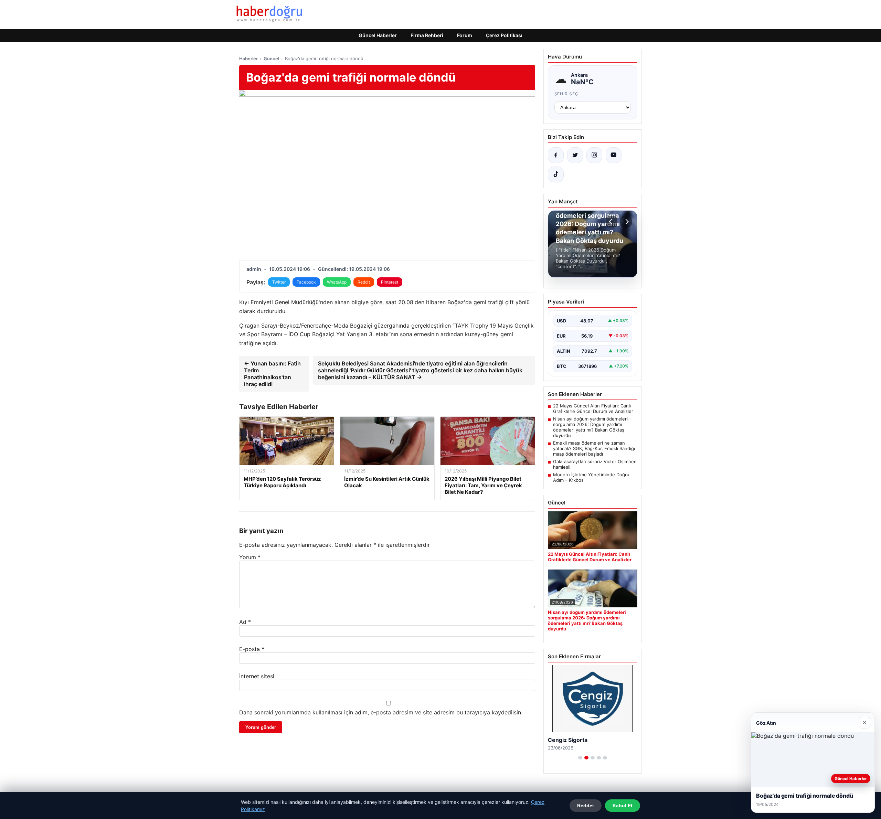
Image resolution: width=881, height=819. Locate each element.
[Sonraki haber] (626, 221)
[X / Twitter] (575, 155)
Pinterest (389, 282)
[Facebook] (556, 155)
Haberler (248, 58)
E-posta (251, 649)
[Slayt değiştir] (580, 757)
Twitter (279, 282)
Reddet (585, 805)
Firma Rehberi (427, 35)
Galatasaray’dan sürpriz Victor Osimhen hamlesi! (595, 464)
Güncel (271, 58)
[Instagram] (594, 155)
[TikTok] (556, 174)
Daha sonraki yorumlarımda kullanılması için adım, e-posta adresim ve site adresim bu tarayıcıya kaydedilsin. (380, 712)
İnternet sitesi (256, 676)
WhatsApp (337, 282)
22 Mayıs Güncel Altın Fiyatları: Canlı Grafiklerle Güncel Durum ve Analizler (593, 408)
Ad (245, 621)
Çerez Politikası (504, 35)
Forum (464, 35)
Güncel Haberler (378, 35)
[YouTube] (614, 155)
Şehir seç (566, 93)
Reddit (364, 282)
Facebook (306, 282)
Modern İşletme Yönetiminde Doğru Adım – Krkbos (591, 477)
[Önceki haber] (611, 221)
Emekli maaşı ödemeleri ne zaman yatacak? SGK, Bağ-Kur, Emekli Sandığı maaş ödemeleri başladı (594, 448)
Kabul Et (623, 805)
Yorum (250, 557)
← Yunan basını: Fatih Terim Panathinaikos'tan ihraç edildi (272, 373)
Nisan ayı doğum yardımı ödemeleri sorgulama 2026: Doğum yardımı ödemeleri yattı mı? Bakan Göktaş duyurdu (590, 427)
